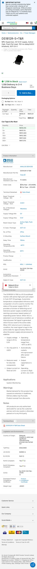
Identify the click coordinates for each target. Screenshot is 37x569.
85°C (22, 251)
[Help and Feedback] (32, 564)
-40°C (22, 245)
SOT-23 (22, 228)
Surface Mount (25, 236)
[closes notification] (34, 2)
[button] (3, 23)
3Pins (22, 232)
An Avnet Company (8, 555)
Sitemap (4, 544)
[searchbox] (17, 28)
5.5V (21, 218)
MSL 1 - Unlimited (26, 264)
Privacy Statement (7, 540)
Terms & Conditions (8, 542)
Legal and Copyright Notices (24, 540)
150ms (22, 240)
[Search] (33, 28)
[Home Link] (16, 23)
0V (21, 213)
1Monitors (23, 209)
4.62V (22, 203)
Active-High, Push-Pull (26, 222)
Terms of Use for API (22, 542)
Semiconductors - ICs (15, 33)
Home (4, 33)
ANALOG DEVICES (26, 166)
